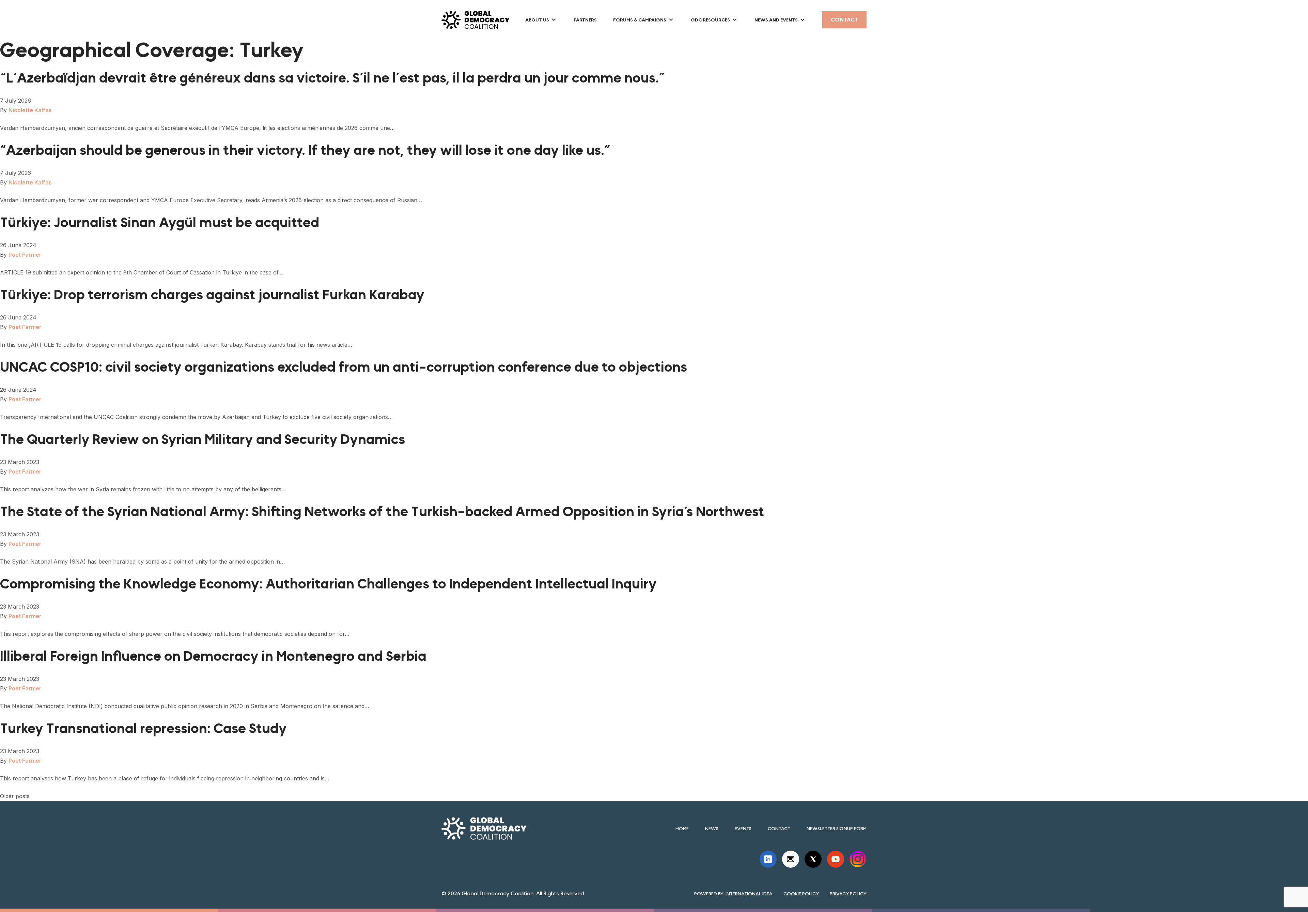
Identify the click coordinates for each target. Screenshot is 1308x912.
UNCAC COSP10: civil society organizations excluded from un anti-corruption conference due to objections (343, 367)
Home (682, 828)
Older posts (15, 796)
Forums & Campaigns (639, 20)
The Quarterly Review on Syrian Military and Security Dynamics (202, 439)
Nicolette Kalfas (30, 110)
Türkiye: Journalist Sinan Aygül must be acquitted (159, 222)
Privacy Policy (848, 894)
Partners (585, 20)
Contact (844, 19)
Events (743, 828)
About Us (537, 20)
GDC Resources (710, 20)
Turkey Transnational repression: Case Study (143, 728)
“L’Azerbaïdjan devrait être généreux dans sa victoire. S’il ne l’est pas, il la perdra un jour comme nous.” (332, 78)
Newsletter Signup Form (837, 828)
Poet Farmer (25, 254)
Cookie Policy (801, 894)
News (711, 828)
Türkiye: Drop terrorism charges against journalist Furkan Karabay (212, 295)
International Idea (749, 894)
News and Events (776, 20)
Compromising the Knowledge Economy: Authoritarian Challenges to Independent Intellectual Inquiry (328, 584)
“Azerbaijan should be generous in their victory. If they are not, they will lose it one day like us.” (305, 150)
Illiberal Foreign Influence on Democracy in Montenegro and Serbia (213, 656)
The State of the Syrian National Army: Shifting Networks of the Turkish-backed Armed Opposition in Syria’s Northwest (382, 512)
